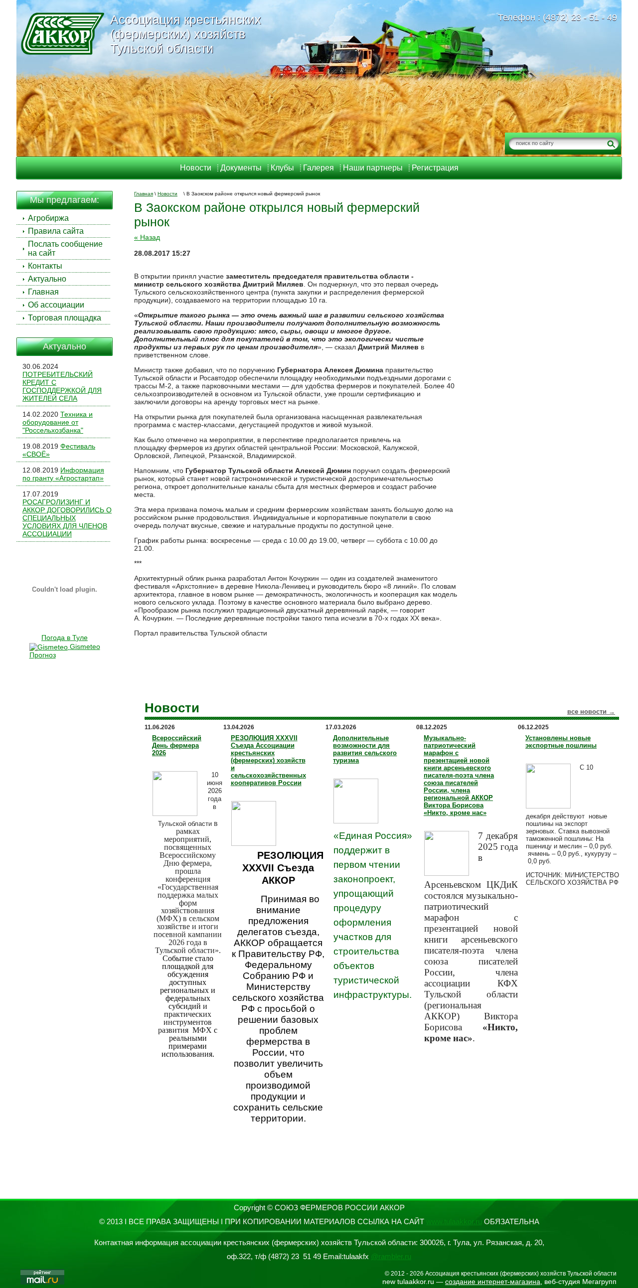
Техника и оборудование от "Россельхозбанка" (57, 422)
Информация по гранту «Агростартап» (63, 474)
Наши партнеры (373, 167)
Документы (241, 167)
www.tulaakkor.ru (454, 1221)
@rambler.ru (391, 1256)
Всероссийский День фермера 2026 (176, 745)
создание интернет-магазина (492, 1282)
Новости (195, 167)
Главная (143, 193)
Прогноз (42, 655)
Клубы (282, 167)
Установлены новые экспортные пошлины (561, 741)
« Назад (147, 237)
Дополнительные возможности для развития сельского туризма (365, 749)
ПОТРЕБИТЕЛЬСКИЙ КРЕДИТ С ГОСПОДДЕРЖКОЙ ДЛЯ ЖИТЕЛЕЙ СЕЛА (62, 386)
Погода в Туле (64, 638)
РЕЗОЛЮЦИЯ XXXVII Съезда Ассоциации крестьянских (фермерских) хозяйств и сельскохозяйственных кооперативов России (268, 760)
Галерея (318, 167)
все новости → (591, 711)
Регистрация (435, 167)
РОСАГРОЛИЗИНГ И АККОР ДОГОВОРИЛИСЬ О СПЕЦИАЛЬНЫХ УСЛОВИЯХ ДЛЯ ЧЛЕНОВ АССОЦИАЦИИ (67, 518)
